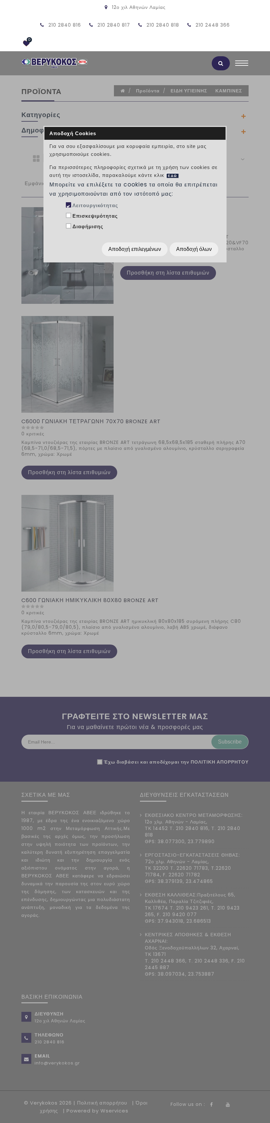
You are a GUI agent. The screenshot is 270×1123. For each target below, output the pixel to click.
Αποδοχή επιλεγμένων (134, 249)
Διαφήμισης (87, 226)
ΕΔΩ (172, 176)
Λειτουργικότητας (95, 205)
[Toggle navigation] (242, 64)
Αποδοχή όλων (194, 249)
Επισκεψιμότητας (95, 216)
